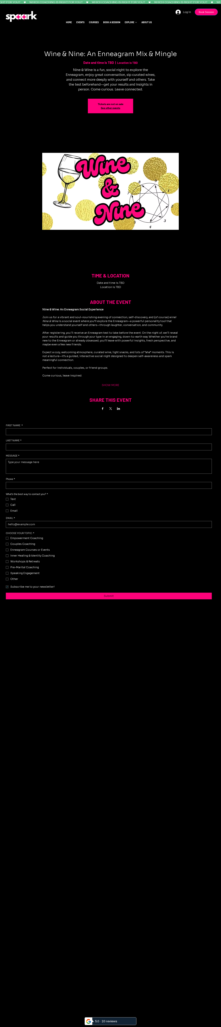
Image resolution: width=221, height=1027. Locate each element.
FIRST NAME (14, 425)
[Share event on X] (110, 408)
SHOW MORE (110, 385)
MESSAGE (12, 455)
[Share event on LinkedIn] (118, 408)
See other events (110, 107)
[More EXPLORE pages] (136, 22)
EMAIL (10, 518)
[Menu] (215, 26)
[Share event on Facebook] (102, 408)
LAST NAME (14, 440)
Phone (10, 479)
